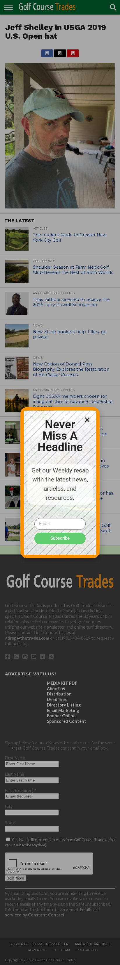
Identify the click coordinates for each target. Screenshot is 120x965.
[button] (87, 419)
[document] (60, 482)
